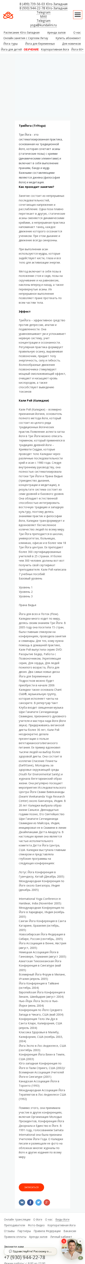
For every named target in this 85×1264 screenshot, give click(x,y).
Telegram (43, 12)
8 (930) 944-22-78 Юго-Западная (43, 8)
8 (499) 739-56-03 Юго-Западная (43, 4)
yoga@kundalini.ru (43, 25)
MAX (43, 16)
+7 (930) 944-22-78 (24, 1257)
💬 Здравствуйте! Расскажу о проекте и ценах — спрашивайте (33, 1251)
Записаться (31, 1187)
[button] (80, 1241)
